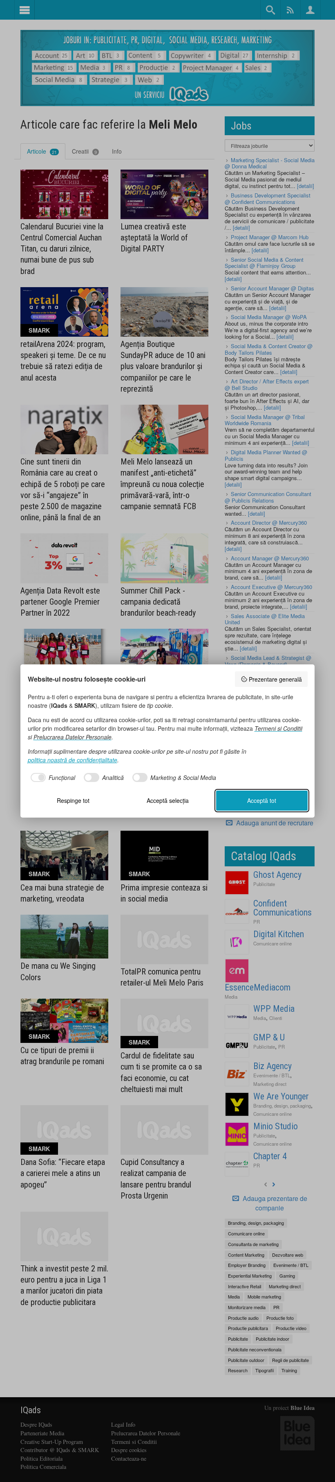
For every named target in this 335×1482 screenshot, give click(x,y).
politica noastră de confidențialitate (72, 760)
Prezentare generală (275, 679)
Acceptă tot (261, 800)
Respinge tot (73, 800)
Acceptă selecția (168, 800)
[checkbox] (52, 777)
